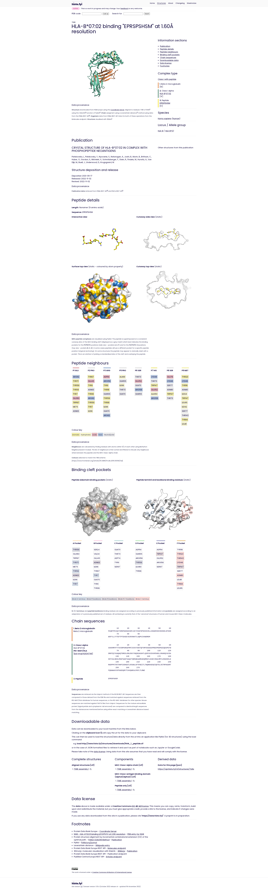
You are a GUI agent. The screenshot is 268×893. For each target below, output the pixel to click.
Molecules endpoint (117, 848)
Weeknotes (191, 3)
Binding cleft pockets (170, 54)
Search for (117, 13)
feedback (124, 8)
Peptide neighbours (169, 52)
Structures (161, 3)
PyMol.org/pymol (89, 842)
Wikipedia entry (102, 845)
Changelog (180, 3)
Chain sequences (168, 57)
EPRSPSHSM (165, 103)
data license (99, 751)
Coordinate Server (117, 110)
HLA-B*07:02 (165, 93)
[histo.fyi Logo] (77, 4)
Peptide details (167, 49)
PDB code (76, 13)
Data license (165, 63)
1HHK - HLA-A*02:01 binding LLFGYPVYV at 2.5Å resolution (99, 834)
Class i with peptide (167, 79)
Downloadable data (169, 60)
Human (176, 118)
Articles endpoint (114, 856)
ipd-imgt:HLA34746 (83, 653)
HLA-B (160, 131)
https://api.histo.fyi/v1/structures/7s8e (176, 769)
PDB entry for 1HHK (135, 834)
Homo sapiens (164, 118)
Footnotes (164, 66)
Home (152, 3)
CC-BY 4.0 (137, 806)
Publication (165, 46)
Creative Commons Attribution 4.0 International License (112, 872)
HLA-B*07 (169, 131)
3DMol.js (121, 851)
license (145, 806)
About (170, 3)
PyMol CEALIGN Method (99, 839)
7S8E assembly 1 (81, 769)
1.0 (81, 887)
